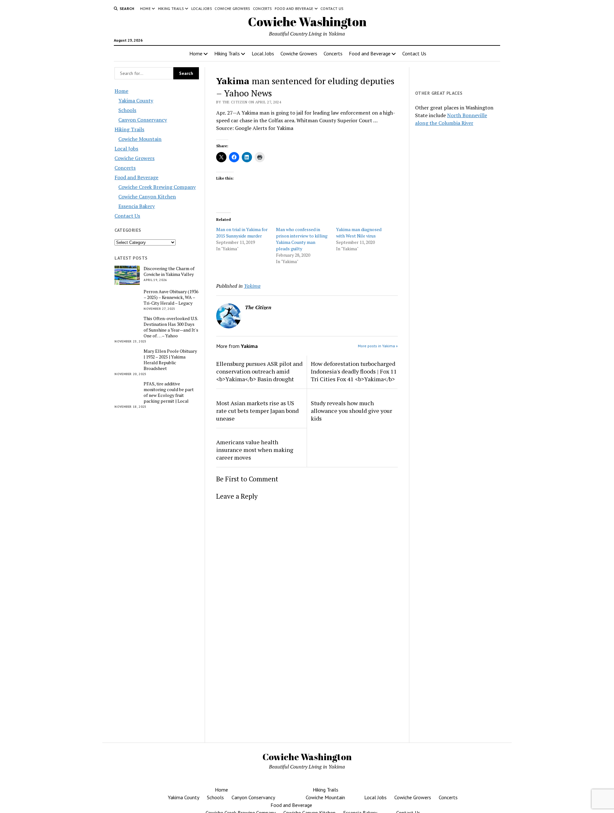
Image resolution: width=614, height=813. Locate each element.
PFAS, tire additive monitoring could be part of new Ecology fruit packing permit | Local (169, 392)
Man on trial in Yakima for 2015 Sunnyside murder (242, 232)
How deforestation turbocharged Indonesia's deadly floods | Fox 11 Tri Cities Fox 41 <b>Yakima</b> (354, 371)
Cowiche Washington (307, 21)
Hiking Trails (171, 8)
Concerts (262, 8)
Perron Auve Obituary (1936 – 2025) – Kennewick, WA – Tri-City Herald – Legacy (171, 297)
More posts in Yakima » (378, 345)
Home (145, 8)
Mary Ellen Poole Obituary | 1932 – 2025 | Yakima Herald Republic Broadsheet (170, 359)
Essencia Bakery (136, 206)
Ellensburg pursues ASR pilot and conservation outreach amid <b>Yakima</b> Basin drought (259, 371)
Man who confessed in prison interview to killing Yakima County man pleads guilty (301, 239)
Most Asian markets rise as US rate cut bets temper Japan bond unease (257, 410)
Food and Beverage (294, 8)
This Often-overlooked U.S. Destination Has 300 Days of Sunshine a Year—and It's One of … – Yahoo (171, 327)
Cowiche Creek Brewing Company (157, 186)
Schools (127, 110)
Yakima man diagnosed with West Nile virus (359, 232)
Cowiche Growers (232, 8)
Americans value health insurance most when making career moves (254, 449)
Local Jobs (201, 8)
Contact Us (332, 8)
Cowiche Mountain (139, 138)
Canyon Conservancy (142, 119)
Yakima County (135, 100)
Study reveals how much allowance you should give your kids (351, 410)
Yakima (252, 285)
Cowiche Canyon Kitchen (147, 196)
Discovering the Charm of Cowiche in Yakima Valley (169, 271)
